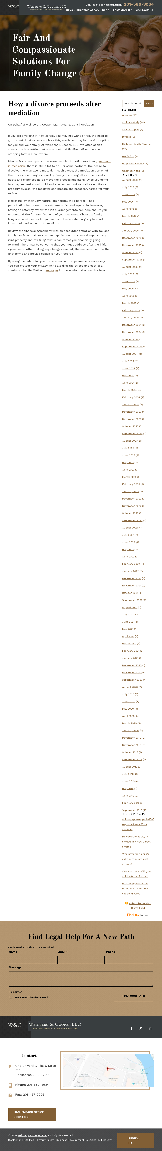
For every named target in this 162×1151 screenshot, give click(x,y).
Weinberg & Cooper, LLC (42, 124)
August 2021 (129, 607)
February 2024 (131, 397)
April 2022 (128, 556)
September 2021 (132, 600)
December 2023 (131, 411)
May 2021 (127, 629)
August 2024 (130, 353)
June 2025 (128, 281)
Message (15, 967)
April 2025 (128, 295)
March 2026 (129, 216)
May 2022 (128, 549)
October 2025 (130, 252)
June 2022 (128, 542)
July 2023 (128, 447)
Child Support (130, 129)
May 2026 (128, 201)
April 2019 (128, 795)
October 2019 (130, 752)
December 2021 (131, 578)
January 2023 (130, 491)
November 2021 (131, 585)
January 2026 (130, 230)
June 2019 (128, 781)
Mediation (87, 124)
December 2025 (131, 237)
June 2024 (128, 368)
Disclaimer (15, 991)
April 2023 (128, 469)
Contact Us (144, 10)
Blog (105, 10)
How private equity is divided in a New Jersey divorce (136, 841)
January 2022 (130, 571)
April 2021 (128, 636)
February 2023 (131, 484)
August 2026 (130, 179)
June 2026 (128, 194)
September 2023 (132, 433)
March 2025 (129, 303)
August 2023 (130, 440)
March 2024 (129, 389)
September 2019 (132, 759)
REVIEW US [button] (133, 1141)
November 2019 (131, 744)
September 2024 (132, 346)
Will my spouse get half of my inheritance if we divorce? (138, 824)
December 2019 (131, 737)
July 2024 (128, 361)
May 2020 (128, 708)
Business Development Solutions (76, 1139)
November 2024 (132, 332)
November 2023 (131, 418)
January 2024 (130, 404)
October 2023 (130, 426)
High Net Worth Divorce (136, 144)
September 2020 (132, 679)
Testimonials (123, 10)
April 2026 (128, 208)
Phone (110, 951)
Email (62, 951)
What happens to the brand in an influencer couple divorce (136, 888)
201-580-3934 (139, 4)
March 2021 (129, 643)
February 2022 (131, 563)
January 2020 (130, 730)
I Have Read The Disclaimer (31, 997)
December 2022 (131, 498)
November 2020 (132, 672)
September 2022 (132, 520)
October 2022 (130, 513)
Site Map (29, 1139)
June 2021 (128, 621)
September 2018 (132, 810)
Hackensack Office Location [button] (29, 1114)
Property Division (132, 163)
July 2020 (128, 694)
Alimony (127, 115)
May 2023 (128, 462)
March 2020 (129, 723)
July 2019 (128, 773)
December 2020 (132, 665)
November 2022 (131, 505)
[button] (159, 1128)
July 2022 (128, 534)
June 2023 (128, 455)
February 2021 (131, 650)
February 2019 (131, 802)
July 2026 (128, 187)
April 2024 (128, 382)
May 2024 (128, 375)
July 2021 (128, 614)
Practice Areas (87, 10)
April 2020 (128, 715)
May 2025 (128, 288)
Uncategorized (131, 170)
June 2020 (128, 701)
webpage (52, 270)
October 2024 (130, 339)
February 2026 (131, 223)
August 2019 (129, 766)
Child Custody (130, 122)
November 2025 (131, 245)
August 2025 (130, 266)
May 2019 (127, 788)
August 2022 (130, 527)
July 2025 (128, 274)
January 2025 (130, 317)
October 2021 (130, 592)
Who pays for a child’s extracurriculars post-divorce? (135, 858)
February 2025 (131, 310)
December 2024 (132, 324)
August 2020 (130, 686)
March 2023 (129, 476)
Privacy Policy (45, 1139)
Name (13, 951)
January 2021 (130, 658)
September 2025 (132, 259)
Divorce (126, 136)
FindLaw (106, 1139)
